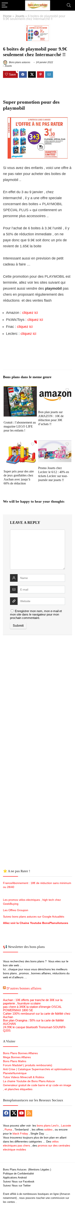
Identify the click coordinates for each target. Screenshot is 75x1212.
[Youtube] (21, 1113)
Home (7, 16)
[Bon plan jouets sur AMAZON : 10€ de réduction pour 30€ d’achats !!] (54, 389)
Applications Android (15, 1177)
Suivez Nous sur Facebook (18, 1181)
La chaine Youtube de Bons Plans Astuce (29, 1081)
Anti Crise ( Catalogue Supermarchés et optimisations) (37, 1069)
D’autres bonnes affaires (24, 988)
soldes (48, 1129)
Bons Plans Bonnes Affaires (20, 1053)
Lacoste (66, 1125)
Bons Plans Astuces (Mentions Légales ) (27, 1169)
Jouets (19, 16)
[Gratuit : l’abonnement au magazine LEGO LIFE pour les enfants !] (20, 389)
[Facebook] (6, 1113)
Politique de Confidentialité (18, 1173)
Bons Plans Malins (14, 1061)
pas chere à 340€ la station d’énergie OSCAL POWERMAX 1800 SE (32, 1008)
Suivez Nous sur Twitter (17, 1185)
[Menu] (5, 5)
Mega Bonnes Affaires (17, 1057)
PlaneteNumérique (15, 1073)
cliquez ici (30, 313)
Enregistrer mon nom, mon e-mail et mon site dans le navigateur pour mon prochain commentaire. (36, 614)
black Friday (20, 1133)
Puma (8, 1129)
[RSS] (29, 1113)
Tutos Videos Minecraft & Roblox (23, 1077)
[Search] (69, 5)
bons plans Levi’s (48, 1125)
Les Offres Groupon (16, 910)
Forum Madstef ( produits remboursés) (27, 1065)
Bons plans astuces (19, 62)
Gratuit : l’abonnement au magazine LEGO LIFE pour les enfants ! (20, 426)
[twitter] (14, 1113)
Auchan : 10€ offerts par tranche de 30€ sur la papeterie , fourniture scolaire (32, 1001)
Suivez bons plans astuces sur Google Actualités (33, 916)
